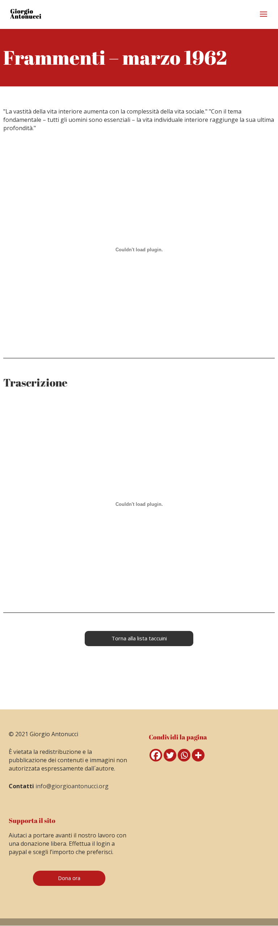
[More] (198, 755)
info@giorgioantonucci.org (72, 786)
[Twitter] (170, 755)
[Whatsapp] (184, 755)
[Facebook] (155, 755)
